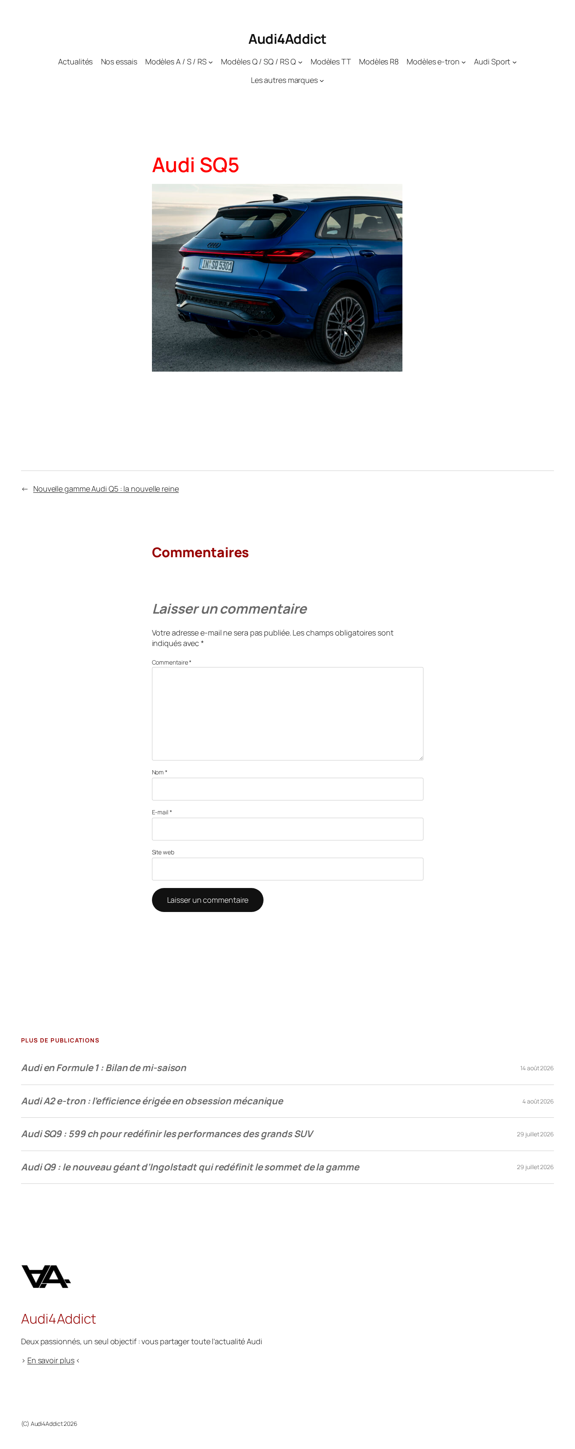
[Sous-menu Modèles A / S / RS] (210, 61)
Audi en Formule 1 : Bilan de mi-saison (103, 1067)
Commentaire (172, 662)
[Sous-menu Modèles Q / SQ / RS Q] (300, 61)
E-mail (162, 812)
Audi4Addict (287, 38)
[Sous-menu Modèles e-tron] (463, 61)
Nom (160, 772)
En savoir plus (51, 1360)
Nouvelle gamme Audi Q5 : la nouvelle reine (106, 489)
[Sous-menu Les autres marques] (321, 80)
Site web (163, 852)
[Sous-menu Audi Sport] (514, 61)
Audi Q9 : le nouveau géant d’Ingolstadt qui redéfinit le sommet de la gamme (190, 1167)
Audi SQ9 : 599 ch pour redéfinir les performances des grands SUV (166, 1133)
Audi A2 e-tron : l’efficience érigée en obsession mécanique (152, 1101)
